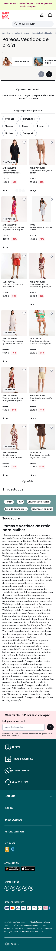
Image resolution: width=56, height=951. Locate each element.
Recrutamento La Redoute (32, 931)
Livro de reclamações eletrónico (27, 928)
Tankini (9, 501)
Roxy (20, 501)
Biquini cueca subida (38, 501)
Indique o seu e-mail (13, 721)
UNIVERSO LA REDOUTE (14, 831)
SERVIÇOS (8, 808)
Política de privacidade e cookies (25, 925)
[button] (50, 14)
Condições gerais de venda (15, 922)
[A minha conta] (41, 14)
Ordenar (9, 118)
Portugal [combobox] (12, 944)
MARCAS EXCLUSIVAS (13, 819)
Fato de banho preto (16, 508)
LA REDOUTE (9, 796)
